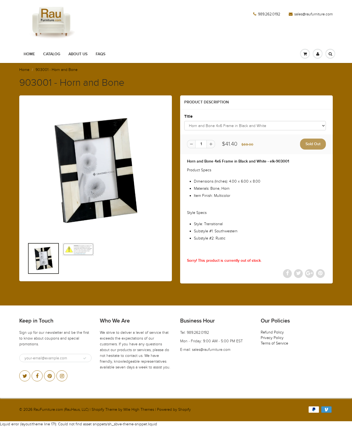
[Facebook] (37, 375)
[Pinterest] (49, 375)
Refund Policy (272, 332)
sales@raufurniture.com (313, 14)
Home (29, 54)
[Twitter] (24, 375)
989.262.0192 (269, 14)
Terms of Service (274, 343)
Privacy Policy (272, 337)
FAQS (100, 54)
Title (188, 116)
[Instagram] (61, 375)
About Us (77, 54)
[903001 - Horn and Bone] (95, 170)
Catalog (51, 54)
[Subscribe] (85, 358)
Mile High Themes (138, 409)
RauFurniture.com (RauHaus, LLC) (61, 409)
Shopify (98, 409)
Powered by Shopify (174, 409)
